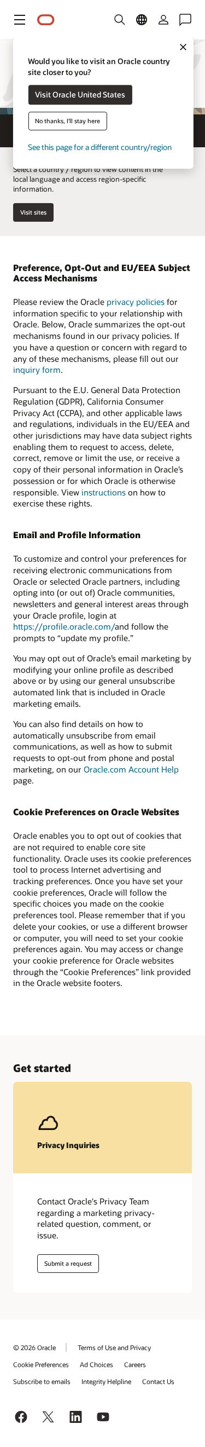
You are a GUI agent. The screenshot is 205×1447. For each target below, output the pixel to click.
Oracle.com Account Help (131, 769)
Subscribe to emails (42, 1381)
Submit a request (68, 1263)
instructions (103, 492)
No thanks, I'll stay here (67, 121)
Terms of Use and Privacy (114, 1347)
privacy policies (136, 301)
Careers (135, 1364)
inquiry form (37, 369)
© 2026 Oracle (34, 1347)
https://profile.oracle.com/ (64, 626)
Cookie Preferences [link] (41, 1364)
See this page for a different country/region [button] (100, 147)
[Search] (119, 19)
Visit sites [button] (33, 212)
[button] (19, 19)
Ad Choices (96, 1364)
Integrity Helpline (106, 1381)
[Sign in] (163, 19)
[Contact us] (185, 19)
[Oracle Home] (46, 20)
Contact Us (158, 1381)
